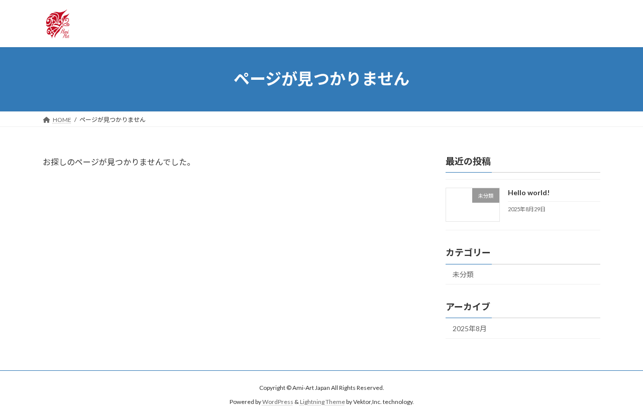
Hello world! (529, 192)
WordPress (277, 402)
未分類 (463, 274)
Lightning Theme (322, 402)
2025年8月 (470, 328)
